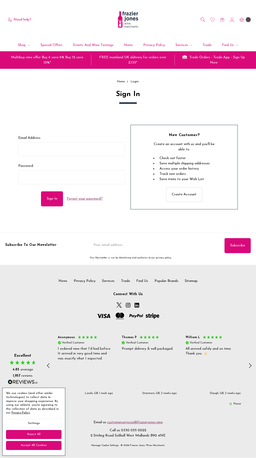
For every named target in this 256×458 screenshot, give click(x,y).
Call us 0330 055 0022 (128, 430)
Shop (22, 45)
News (128, 45)
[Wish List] (212, 20)
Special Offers (51, 45)
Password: (26, 166)
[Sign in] (231, 20)
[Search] (202, 20)
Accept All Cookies (34, 445)
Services (182, 45)
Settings (34, 423)
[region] (149, 365)
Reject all (33, 434)
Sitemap (191, 281)
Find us (228, 45)
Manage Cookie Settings (105, 445)
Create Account (184, 194)
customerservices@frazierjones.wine (135, 422)
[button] (49, 366)
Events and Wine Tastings (93, 45)
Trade (207, 45)
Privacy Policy (154, 45)
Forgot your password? (84, 199)
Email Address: (29, 138)
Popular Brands (166, 281)
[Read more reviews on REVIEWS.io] (23, 382)
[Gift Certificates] (222, 20)
